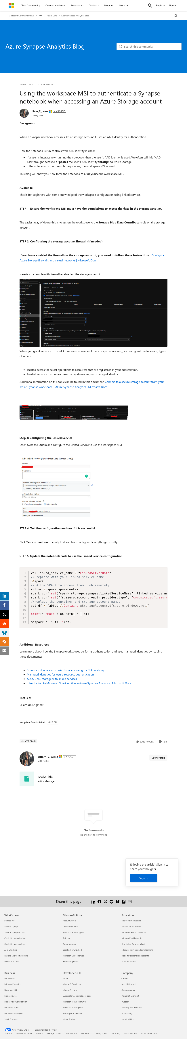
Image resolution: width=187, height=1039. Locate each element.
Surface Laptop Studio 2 (14, 932)
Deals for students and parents (135, 955)
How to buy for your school (133, 944)
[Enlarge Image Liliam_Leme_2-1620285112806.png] (56, 486)
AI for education (128, 961)
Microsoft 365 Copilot (14, 1013)
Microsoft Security (12, 984)
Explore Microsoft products (16, 955)
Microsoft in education (131, 920)
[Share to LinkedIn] (93, 901)
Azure (65, 978)
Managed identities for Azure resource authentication (60, 674)
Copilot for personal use (15, 944)
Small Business (11, 1019)
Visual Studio (69, 1019)
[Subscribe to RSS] (123, 901)
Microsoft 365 (10, 995)
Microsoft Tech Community (74, 1001)
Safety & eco (101, 1033)
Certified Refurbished (72, 949)
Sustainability (127, 1019)
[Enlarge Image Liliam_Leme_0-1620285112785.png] (74, 412)
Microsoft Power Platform (15, 1001)
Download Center (70, 926)
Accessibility (126, 1013)
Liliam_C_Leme (39, 111)
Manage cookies (54, 1033)
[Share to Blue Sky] (117, 901)
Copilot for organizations (15, 938)
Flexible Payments (71, 961)
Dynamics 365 (10, 990)
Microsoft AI (9, 978)
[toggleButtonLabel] (175, 15)
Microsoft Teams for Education (134, 932)
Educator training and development (137, 949)
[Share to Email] (129, 901)
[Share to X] (105, 901)
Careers (124, 978)
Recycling (116, 1033)
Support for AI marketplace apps (77, 995)
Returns (66, 938)
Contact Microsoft (24, 1033)
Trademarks (86, 1033)
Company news (128, 990)
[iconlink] (27, 779)
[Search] (150, 5)
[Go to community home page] (11, 5)
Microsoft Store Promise (73, 955)
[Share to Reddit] (111, 901)
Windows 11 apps (12, 961)
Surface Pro (9, 920)
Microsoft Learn (70, 990)
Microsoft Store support (73, 932)
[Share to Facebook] (99, 901)
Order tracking (69, 944)
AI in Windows (10, 949)
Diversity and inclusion (131, 1007)
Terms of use (71, 1033)
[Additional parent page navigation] (40, 15)
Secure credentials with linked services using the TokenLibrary (66, 670)
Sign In (173, 5)
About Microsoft (128, 984)
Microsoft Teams (11, 1007)
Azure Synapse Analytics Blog (75, 15)
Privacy (39, 1033)
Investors (125, 1001)
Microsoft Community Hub (21, 15)
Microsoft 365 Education (132, 938)
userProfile (158, 757)
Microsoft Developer (72, 984)
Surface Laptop (11, 926)
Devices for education (131, 926)
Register (160, 5)
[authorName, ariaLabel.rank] (24, 113)
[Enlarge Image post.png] (93, 313)
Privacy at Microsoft (130, 995)
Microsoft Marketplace (73, 1007)
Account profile (69, 920)
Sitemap (8, 1033)
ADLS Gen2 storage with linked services (52, 679)
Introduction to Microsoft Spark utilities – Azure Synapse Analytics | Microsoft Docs (79, 683)
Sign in (143, 878)
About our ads (130, 1033)
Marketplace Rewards (72, 1013)
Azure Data (52, 15)
